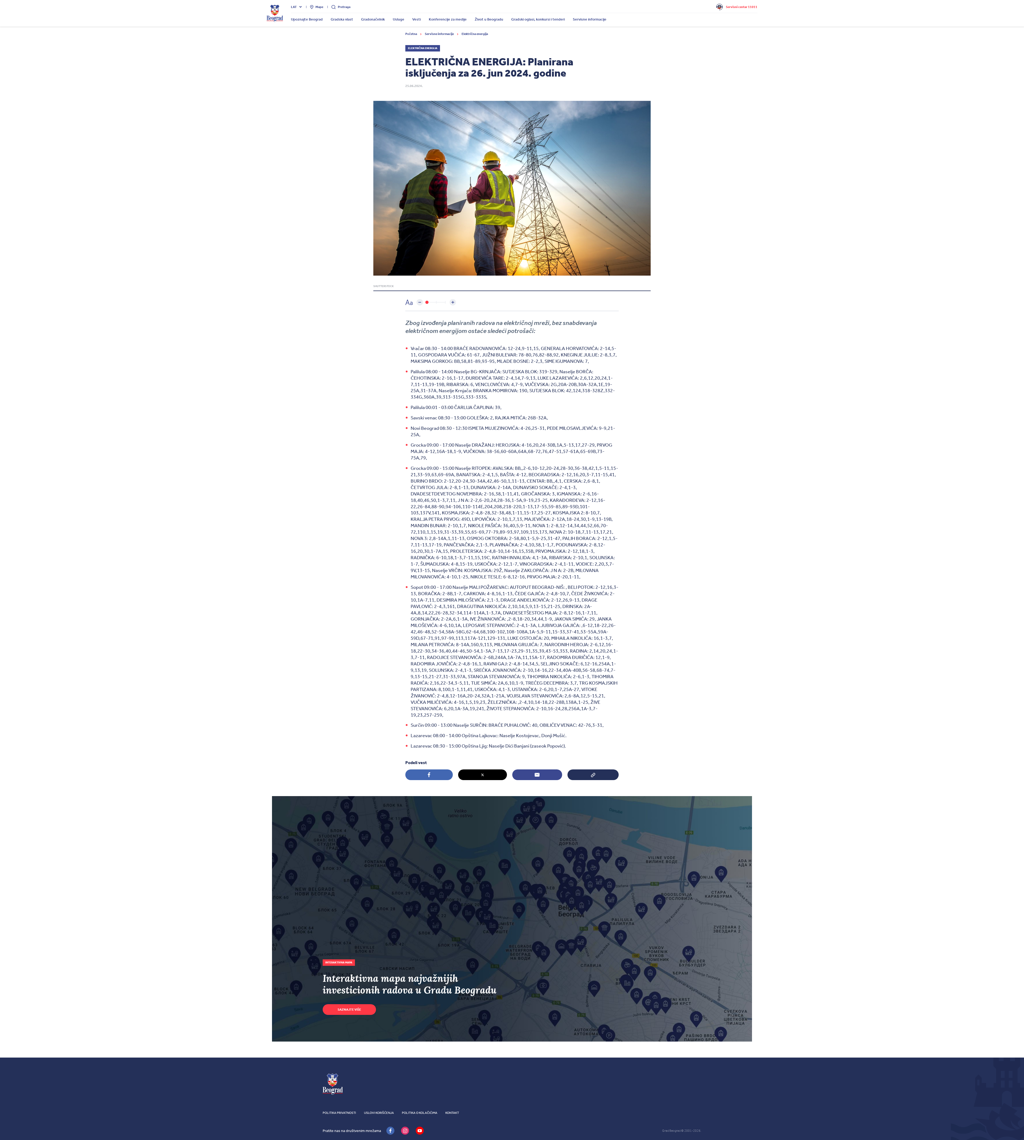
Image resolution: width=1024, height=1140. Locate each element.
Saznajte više (349, 1009)
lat (294, 7)
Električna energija (475, 34)
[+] (453, 302)
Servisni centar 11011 (741, 7)
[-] (420, 302)
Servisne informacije (439, 34)
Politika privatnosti (339, 1113)
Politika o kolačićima (419, 1113)
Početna (411, 34)
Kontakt (452, 1113)
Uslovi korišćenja (379, 1113)
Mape (319, 7)
